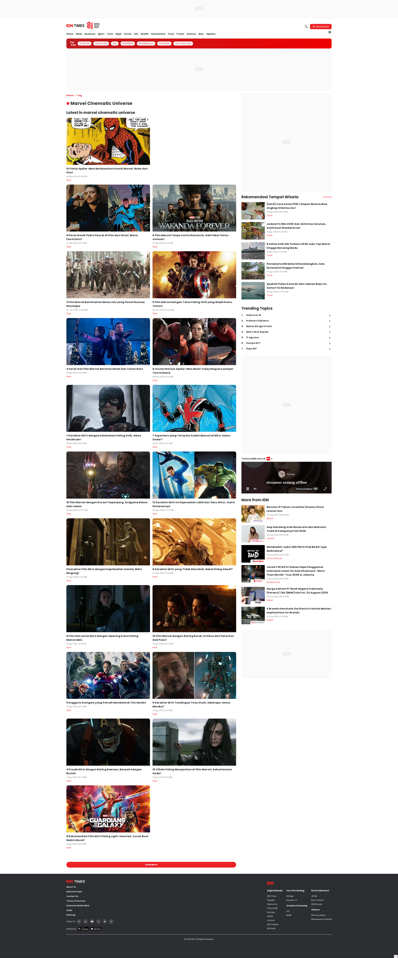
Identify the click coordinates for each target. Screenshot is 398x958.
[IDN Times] (83, 26)
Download (71, 929)
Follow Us (70, 921)
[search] (306, 26)
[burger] (330, 32)
